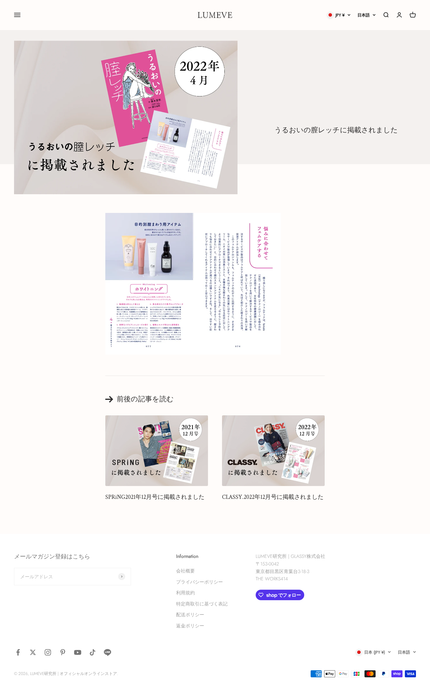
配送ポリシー (190, 614)
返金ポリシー (190, 625)
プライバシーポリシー (199, 582)
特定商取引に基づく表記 (202, 603)
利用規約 (185, 592)
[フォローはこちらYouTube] (78, 652)
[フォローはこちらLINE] (107, 652)
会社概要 (185, 570)
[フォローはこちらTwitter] (33, 652)
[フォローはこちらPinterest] (63, 652)
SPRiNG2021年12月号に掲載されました (154, 497)
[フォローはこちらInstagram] (48, 652)
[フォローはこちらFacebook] (18, 652)
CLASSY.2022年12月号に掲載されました (273, 497)
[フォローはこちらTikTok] (93, 652)
